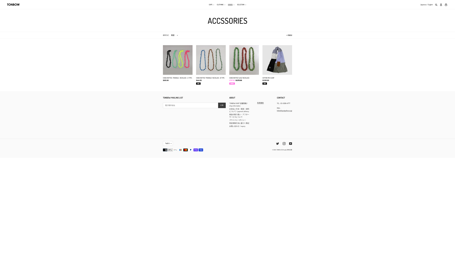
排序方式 (166, 35)
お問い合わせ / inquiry (237, 126)
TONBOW (278, 150)
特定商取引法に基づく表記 (239, 123)
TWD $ (167, 143)
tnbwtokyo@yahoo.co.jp (284, 111)
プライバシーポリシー (237, 120)
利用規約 (260, 103)
